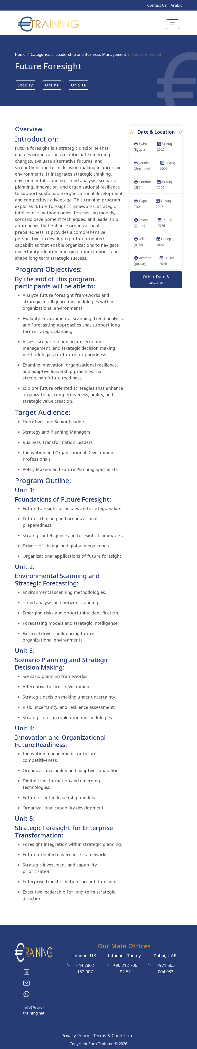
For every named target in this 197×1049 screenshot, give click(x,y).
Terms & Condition (112, 1035)
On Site (78, 85)
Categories (40, 54)
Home (20, 54)
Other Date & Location (156, 279)
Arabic (176, 5)
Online (52, 85)
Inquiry (25, 85)
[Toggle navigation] (172, 24)
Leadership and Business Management (90, 54)
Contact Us (157, 5)
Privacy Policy (75, 1035)
